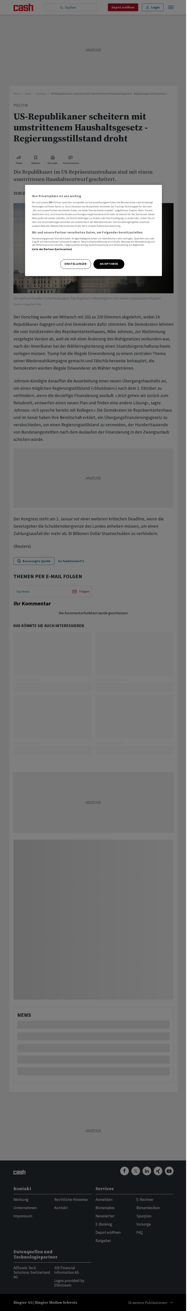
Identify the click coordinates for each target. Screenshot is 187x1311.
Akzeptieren (109, 263)
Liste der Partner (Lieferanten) (52, 249)
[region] (93, 230)
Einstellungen (75, 263)
